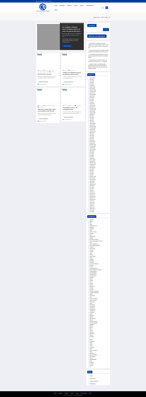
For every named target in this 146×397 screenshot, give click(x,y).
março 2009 (92, 210)
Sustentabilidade (93, 359)
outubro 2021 (92, 166)
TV (90, 367)
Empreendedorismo (94, 268)
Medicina (91, 317)
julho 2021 (92, 170)
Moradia (91, 326)
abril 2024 (92, 120)
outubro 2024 (92, 111)
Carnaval (91, 233)
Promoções (92, 347)
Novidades (92, 336)
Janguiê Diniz (92, 310)
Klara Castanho (52, 105)
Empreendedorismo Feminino (96, 269)
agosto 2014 (92, 204)
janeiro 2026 (92, 88)
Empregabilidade (93, 272)
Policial (91, 344)
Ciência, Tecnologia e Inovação (96, 241)
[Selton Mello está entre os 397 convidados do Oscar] (73, 95)
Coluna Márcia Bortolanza (95, 245)
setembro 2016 (93, 199)
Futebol (91, 294)
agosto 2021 (92, 169)
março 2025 (92, 103)
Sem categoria (92, 356)
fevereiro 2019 (92, 193)
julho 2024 (92, 115)
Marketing (92, 315)
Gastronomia (92, 295)
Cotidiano (69, 5)
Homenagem (92, 301)
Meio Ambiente (93, 318)
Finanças (91, 289)
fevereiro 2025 (92, 105)
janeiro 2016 (92, 202)
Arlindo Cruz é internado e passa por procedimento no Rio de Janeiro (72, 73)
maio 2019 (92, 188)
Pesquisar (92, 25)
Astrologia (92, 227)
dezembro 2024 (93, 108)
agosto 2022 (92, 150)
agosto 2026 (92, 77)
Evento (91, 282)
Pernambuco (92, 341)
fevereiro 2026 (92, 87)
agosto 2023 (92, 132)
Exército (91, 285)
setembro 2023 (93, 131)
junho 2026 (92, 81)
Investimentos (92, 309)
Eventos (91, 283)
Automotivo (92, 228)
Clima (91, 242)
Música (91, 329)
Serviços (91, 358)
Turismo (91, 365)
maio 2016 (92, 200)
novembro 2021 (93, 164)
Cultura (91, 257)
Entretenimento (90, 5)
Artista (91, 224)
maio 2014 (92, 205)
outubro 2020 (92, 178)
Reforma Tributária (93, 350)
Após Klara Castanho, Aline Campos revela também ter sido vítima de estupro (47, 110)
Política (76, 5)
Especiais (92, 277)
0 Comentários (53, 71)
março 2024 (92, 121)
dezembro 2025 (93, 90)
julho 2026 (92, 79)
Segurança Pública (93, 355)
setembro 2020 (93, 179)
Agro (90, 222)
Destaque (62, 5)
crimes (91, 253)
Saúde (91, 351)
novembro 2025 (93, 91)
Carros (91, 235)
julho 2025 (92, 97)
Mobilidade (92, 324)
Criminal (91, 254)
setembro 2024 (93, 112)
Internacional (92, 306)
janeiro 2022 (92, 161)
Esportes (91, 280)
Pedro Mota (65, 33)
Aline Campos (47, 105)
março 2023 (92, 140)
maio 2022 (92, 155)
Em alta (91, 266)
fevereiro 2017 (92, 197)
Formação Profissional (94, 292)
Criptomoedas (92, 256)
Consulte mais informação (43, 81)
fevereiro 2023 (92, 141)
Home (55, 5)
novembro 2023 (93, 128)
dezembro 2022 (93, 144)
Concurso (91, 250)
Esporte (82, 5)
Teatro (91, 361)
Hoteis (91, 303)
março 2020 (92, 182)
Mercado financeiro (93, 321)
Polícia (91, 342)
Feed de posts (92, 378)
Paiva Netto (46, 71)
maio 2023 (92, 137)
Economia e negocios (94, 263)
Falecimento (92, 286)
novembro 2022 (93, 146)
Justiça (91, 313)
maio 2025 (92, 100)
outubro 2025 (92, 93)
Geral (91, 297)
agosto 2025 (92, 96)
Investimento (92, 307)
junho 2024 (92, 117)
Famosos (91, 288)
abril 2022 (92, 156)
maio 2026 (92, 82)
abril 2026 (92, 84)
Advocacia (92, 219)
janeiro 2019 (92, 194)
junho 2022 (92, 153)
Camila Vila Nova (93, 231)
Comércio (91, 247)
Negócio (91, 330)
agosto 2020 (92, 181)
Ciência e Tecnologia (94, 239)
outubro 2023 (92, 129)
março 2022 (92, 158)
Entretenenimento (93, 274)
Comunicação (92, 248)
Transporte (92, 364)
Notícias (91, 335)
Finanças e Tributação (94, 291)
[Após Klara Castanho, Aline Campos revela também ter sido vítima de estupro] (48, 95)
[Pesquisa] (102, 7)
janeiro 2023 (92, 143)
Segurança (92, 353)
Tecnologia (92, 362)
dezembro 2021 (93, 162)
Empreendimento (93, 271)
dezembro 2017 (93, 196)
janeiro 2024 (92, 125)
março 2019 (92, 191)
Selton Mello (72, 105)
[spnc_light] (103, 7)
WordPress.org (92, 383)
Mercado (91, 320)
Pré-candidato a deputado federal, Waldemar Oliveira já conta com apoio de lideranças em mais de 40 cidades (71, 29)
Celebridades (92, 236)
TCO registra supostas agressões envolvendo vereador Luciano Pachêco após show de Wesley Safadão (98, 56)
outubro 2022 (92, 147)
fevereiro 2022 (92, 159)
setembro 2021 (93, 167)
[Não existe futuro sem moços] (48, 60)
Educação (92, 265)
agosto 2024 (92, 114)
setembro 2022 (93, 149)
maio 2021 (92, 173)
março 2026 (92, 85)
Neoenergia (92, 333)
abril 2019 (92, 190)
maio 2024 (92, 118)
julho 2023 (92, 134)
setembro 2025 (93, 94)
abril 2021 (92, 175)
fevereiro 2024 (92, 123)
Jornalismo (92, 312)
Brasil (55, 10)
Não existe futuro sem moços (45, 74)
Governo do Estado (93, 298)
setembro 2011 (93, 208)
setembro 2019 (93, 184)
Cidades (91, 238)
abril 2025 (92, 102)
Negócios (91, 332)
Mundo (91, 327)
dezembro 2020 (93, 176)
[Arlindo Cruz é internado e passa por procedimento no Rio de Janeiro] (73, 60)
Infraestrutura (92, 304)
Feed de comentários (93, 381)
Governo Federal (93, 300)
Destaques (92, 260)
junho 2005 (92, 211)
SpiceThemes (79, 395)
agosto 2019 (92, 185)
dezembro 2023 (93, 126)
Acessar (91, 375)
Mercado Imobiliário (94, 323)
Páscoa (91, 339)
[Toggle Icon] (107, 7)
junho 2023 (92, 135)
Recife (91, 348)
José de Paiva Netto (48, 70)
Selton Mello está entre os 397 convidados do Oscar (70, 108)
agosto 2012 (92, 207)
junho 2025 (92, 99)
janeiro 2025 (92, 106)
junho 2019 (92, 187)
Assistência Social (93, 225)
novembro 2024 (93, 109)
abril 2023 (92, 138)
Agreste (91, 221)
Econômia (92, 262)
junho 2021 (92, 172)
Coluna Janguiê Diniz (94, 244)
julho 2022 (92, 152)
